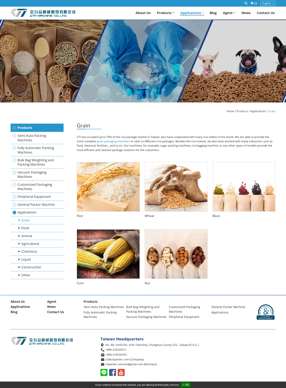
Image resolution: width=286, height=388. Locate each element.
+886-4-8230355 (116, 354)
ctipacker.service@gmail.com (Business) (131, 364)
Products (242, 111)
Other (25, 275)
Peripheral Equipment (184, 317)
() (255, 3)
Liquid (26, 259)
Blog (14, 312)
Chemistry (29, 251)
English (266, 3)
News (51, 307)
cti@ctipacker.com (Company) (124, 359)
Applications (258, 111)
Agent (51, 301)
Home (230, 111)
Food (25, 228)
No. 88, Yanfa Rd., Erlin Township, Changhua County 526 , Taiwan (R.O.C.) (152, 345)
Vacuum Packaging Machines (146, 317)
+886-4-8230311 (116, 349)
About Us (18, 301)
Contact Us (55, 312)
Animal (26, 236)
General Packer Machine (228, 307)
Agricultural (30, 243)
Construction (31, 267)
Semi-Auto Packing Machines (104, 307)
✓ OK (185, 384)
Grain (25, 220)
